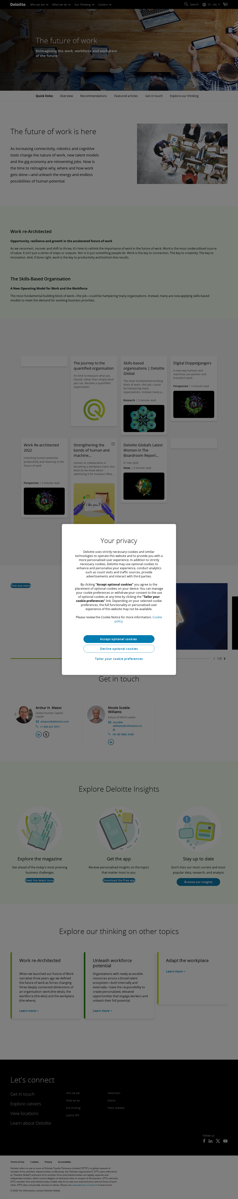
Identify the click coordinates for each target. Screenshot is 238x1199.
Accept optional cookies (119, 639)
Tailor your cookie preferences (119, 659)
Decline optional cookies (119, 649)
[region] (119, 599)
